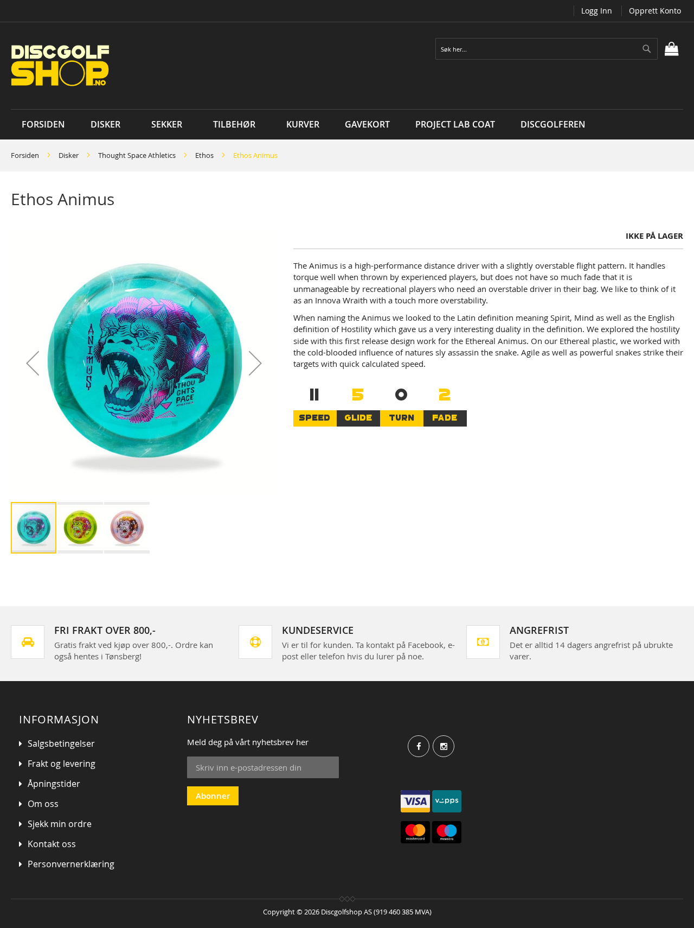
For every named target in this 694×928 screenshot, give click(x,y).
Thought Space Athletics (137, 155)
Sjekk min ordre (60, 824)
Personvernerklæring (71, 864)
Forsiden (25, 155)
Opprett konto (655, 10)
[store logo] (142, 65)
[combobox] (546, 49)
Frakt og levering (61, 764)
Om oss (43, 804)
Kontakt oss (52, 844)
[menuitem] (108, 124)
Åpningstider (54, 784)
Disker (69, 155)
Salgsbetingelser (61, 743)
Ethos (204, 155)
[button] (32, 363)
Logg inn (596, 10)
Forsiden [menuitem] (43, 124)
